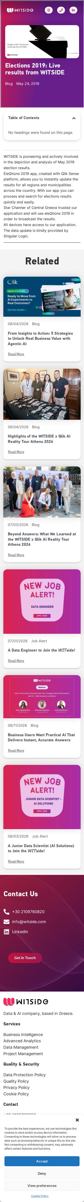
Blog (36, 324)
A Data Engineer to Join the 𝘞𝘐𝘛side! (41, 651)
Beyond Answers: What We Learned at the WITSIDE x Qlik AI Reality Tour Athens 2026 (42, 539)
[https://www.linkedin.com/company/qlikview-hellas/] (73, 10)
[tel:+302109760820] (61, 10)
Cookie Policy (40, 1196)
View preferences (42, 1186)
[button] (77, 1120)
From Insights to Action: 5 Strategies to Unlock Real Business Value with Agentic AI (40, 339)
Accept (42, 1161)
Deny (42, 1173)
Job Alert (39, 641)
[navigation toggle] (49, 10)
